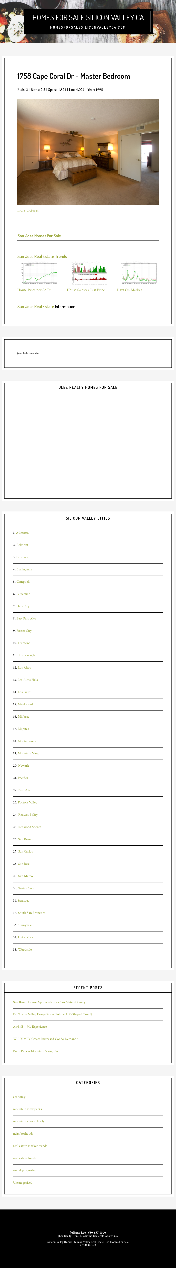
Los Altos (24, 667)
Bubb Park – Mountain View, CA (35, 1051)
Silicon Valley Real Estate (89, 1242)
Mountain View (28, 753)
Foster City (24, 631)
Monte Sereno (27, 741)
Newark (23, 765)
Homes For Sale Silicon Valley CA (88, 17)
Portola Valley (27, 802)
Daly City (23, 606)
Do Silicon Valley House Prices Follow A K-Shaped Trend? (53, 1014)
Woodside (25, 949)
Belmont (22, 545)
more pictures (28, 210)
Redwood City (28, 814)
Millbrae (23, 716)
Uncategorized (22, 1182)
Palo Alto (24, 790)
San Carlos (25, 851)
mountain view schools (28, 1121)
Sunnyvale (25, 925)
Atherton (22, 532)
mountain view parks (27, 1109)
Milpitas (23, 729)
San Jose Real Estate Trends (42, 256)
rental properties (24, 1170)
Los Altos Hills (28, 680)
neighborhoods (23, 1133)
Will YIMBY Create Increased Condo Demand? (45, 1039)
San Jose (24, 864)
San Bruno (25, 839)
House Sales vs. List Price (86, 289)
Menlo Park (26, 704)
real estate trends (24, 1158)
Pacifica (23, 778)
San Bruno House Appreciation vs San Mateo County (49, 1002)
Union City (25, 937)
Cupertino (23, 594)
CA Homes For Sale (117, 1242)
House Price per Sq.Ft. (34, 289)
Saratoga (23, 900)
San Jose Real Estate (35, 306)
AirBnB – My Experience (30, 1026)
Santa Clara (26, 888)
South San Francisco (32, 913)
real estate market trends (30, 1146)
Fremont (24, 643)
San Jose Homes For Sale (39, 235)
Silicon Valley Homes (59, 1242)
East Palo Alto (26, 618)
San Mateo (25, 876)
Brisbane (22, 557)
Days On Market (129, 289)
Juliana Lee (78, 1232)
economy (19, 1097)
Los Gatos (25, 692)
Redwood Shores (29, 827)
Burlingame (24, 569)
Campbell (23, 581)
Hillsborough (26, 655)
